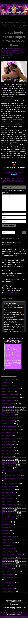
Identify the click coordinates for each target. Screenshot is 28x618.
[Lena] (14, 165)
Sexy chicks (6, 533)
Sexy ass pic (6, 522)
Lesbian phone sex (9, 462)
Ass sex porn (7, 385)
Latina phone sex (8, 459)
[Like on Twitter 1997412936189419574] (13, 368)
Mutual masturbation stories (12, 471)
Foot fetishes (7, 435)
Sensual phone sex (9, 516)
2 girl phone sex (8, 380)
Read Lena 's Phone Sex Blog (14, 172)
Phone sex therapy (14, 52)
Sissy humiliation (8, 560)
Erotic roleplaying (8, 421)
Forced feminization (9, 441)
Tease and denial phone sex (12, 578)
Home (3, 610)
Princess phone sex (9, 507)
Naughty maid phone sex (11, 476)
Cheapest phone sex (9, 394)
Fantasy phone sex (9, 427)
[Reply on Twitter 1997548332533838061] (6, 355)
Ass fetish (5, 382)
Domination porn (8, 412)
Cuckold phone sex (9, 403)
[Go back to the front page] (14, 9)
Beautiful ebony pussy (10, 388)
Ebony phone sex (8, 415)
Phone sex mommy (6, 50)
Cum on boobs (7, 406)
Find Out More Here (10, 293)
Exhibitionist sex (8, 424)
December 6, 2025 (10, 358)
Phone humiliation (19, 48)
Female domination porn (11, 430)
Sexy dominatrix (8, 536)
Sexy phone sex (7, 551)
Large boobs (10, 48)
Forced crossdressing (10, 438)
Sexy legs (5, 545)
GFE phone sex (7, 444)
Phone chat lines (8, 489)
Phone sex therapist (9, 501)
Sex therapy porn (8, 519)
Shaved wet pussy (8, 557)
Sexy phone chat (8, 548)
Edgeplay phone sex (9, 418)
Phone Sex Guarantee (18, 610)
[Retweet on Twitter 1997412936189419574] (10, 368)
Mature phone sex (8, 465)
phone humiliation (18, 179)
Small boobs (6, 569)
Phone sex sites (16, 50)
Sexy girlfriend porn (9, 539)
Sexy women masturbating (12, 554)
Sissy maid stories (8, 563)
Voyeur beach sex (8, 588)
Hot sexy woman (8, 453)
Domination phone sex (10, 409)
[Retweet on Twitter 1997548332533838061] (10, 355)
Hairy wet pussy (8, 450)
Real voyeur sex (7, 510)
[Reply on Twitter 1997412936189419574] (6, 368)
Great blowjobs (7, 447)
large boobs (7, 179)
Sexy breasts (6, 528)
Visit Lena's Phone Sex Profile (14, 170)
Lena (4, 48)
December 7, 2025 (10, 345)
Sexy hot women (8, 542)
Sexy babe (10, 55)
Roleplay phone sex (12, 54)
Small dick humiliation (10, 572)
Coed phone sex (8, 400)
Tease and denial (8, 575)
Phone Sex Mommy (7, 180)
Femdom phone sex (9, 432)
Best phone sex (7, 391)
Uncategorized (7, 585)
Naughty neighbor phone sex (12, 479)
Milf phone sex (7, 468)
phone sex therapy (14, 181)
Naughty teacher (8, 486)
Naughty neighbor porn (10, 483)
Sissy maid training (9, 566)
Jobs (25, 610)
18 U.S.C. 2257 (9, 610)
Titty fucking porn (8, 583)
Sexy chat (5, 531)
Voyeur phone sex (8, 591)
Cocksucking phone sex (10, 397)
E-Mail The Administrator (6, 612)
